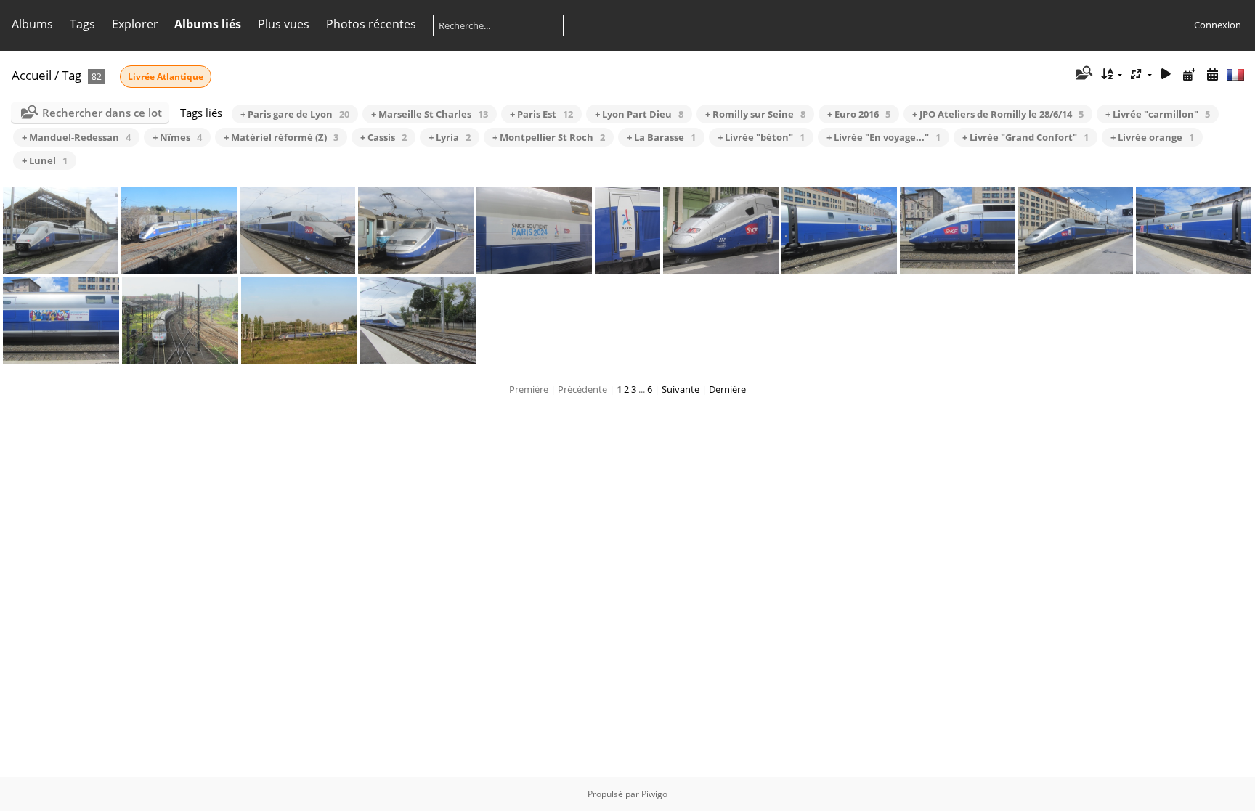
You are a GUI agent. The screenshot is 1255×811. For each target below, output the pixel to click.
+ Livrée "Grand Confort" (1025, 137)
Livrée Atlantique (165, 76)
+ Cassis (383, 137)
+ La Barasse (661, 137)
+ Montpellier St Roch (548, 137)
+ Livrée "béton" (761, 137)
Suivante (680, 389)
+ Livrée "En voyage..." (883, 137)
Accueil (32, 75)
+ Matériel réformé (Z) (281, 137)
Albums (32, 24)
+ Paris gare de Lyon (294, 114)
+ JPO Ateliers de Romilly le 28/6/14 (998, 114)
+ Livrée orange (1152, 137)
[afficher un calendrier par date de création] (1212, 74)
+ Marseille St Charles (429, 114)
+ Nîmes (177, 137)
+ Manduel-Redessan (76, 137)
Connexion (1217, 24)
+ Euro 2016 (858, 114)
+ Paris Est (541, 114)
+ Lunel (45, 160)
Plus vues (283, 24)
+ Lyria (450, 137)
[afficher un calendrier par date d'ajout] (1189, 74)
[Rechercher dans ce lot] (1082, 74)
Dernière (727, 389)
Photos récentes (371, 24)
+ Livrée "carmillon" (1157, 114)
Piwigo (654, 794)
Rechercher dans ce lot (102, 112)
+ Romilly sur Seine (755, 114)
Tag (71, 75)
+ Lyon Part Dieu (639, 114)
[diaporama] (1166, 74)
